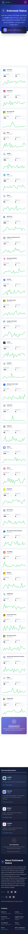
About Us (3, 912)
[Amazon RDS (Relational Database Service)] (14, 664)
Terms (3, 927)
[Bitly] (14, 140)
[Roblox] (14, 454)
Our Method (4, 923)
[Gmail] (14, 203)
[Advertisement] (14, 50)
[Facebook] (14, 77)
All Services (4, 917)
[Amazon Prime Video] (14, 391)
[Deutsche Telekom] (14, 265)
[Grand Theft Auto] (14, 622)
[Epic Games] (14, 517)
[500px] (14, 685)
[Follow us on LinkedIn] (15, 892)
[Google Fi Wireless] (14, 328)
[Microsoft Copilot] (14, 643)
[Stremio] (14, 286)
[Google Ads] (14, 601)
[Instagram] (14, 98)
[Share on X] (6, 897)
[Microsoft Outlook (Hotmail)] (14, 538)
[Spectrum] (14, 224)
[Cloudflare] (14, 559)
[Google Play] (14, 706)
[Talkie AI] (14, 433)
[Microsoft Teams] (14, 307)
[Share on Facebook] (10, 897)
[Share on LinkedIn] (13, 897)
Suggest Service (19, 917)
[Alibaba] (14, 580)
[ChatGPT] (14, 370)
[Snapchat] (14, 496)
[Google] (14, 161)
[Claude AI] (14, 412)
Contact (17, 912)
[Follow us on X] (8, 892)
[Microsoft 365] (14, 119)
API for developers (20, 927)
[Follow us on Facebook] (11, 892)
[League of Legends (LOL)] (14, 245)
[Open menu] (25, 2)
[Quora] (14, 475)
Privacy (17, 923)
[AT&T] (14, 182)
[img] (3, 11)
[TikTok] (14, 349)
